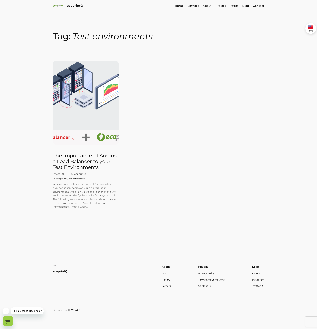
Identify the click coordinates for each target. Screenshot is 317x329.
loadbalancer (77, 178)
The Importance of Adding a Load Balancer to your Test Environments (85, 161)
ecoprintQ (75, 6)
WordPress (77, 310)
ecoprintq (80, 173)
